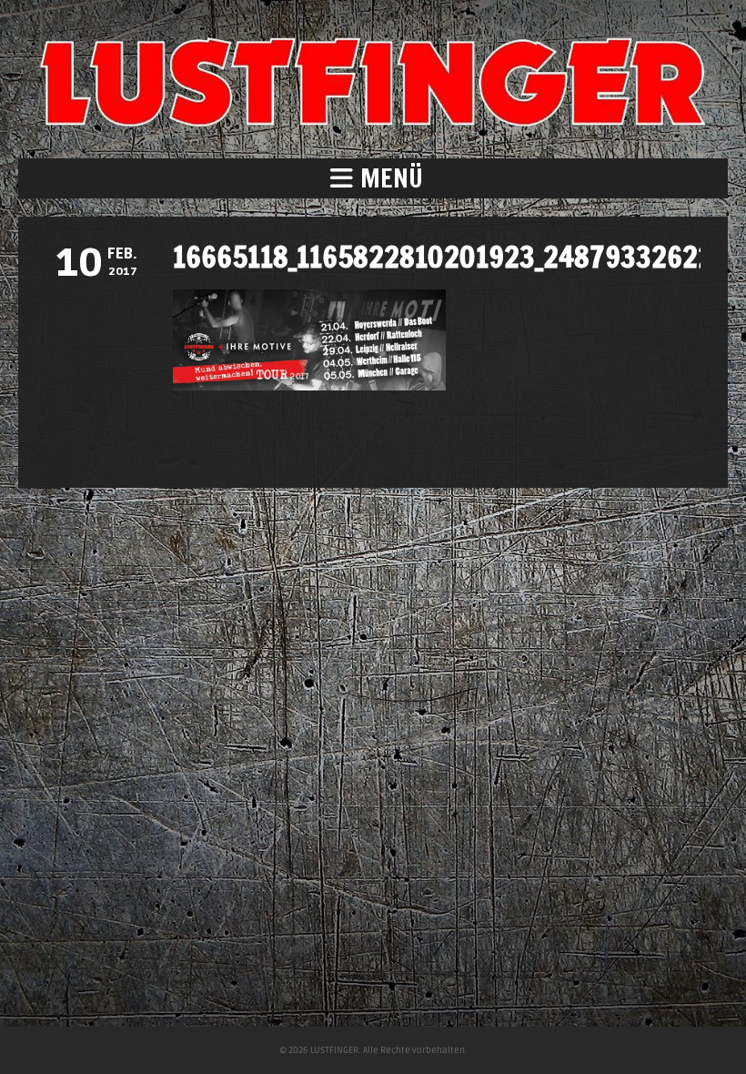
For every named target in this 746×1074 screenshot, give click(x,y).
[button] (373, 178)
